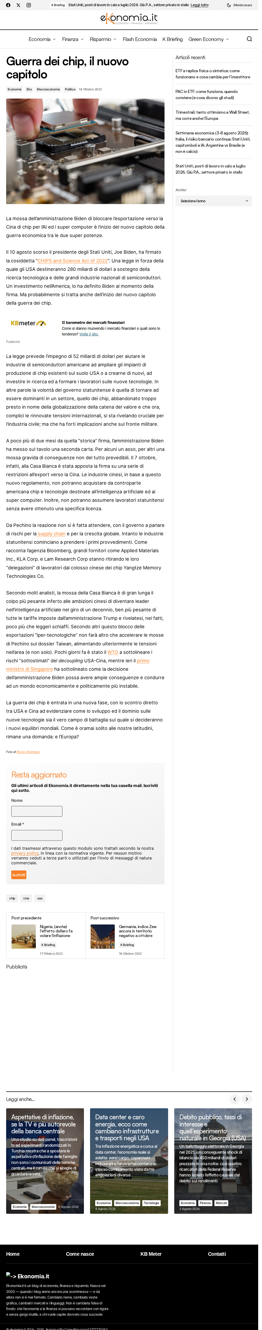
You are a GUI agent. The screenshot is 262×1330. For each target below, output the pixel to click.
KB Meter (150, 1254)
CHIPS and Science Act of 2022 (73, 260)
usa (39, 898)
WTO (112, 652)
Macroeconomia (48, 89)
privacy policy (24, 853)
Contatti (217, 1254)
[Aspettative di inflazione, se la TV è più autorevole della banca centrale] (45, 1161)
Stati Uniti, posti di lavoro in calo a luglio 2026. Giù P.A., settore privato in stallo (128, 5)
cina (26, 898)
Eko (29, 89)
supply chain (51, 533)
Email (17, 824)
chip (12, 898)
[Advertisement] (87, 1022)
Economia (14, 89)
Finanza (205, 1203)
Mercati (221, 1203)
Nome (17, 800)
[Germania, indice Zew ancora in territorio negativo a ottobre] (125, 936)
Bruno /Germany (28, 752)
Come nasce (80, 1254)
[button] (239, 5)
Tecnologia (151, 1203)
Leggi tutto (199, 5)
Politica (70, 89)
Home (12, 1254)
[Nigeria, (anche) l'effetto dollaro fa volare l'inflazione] (45, 936)
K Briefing (58, 5)
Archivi (181, 190)
